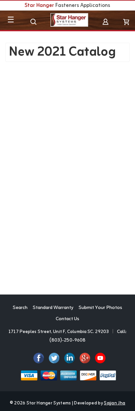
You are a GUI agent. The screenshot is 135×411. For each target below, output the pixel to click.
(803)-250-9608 (67, 340)
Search (20, 308)
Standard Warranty (53, 308)
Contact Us (67, 319)
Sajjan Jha (114, 403)
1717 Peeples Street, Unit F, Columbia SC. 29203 (59, 332)
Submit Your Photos (100, 308)
